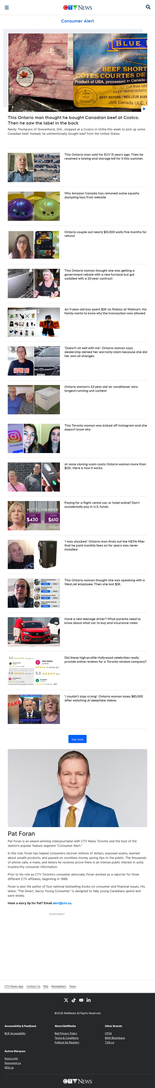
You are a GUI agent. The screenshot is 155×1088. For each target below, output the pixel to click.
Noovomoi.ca (13, 1063)
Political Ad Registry (67, 1042)
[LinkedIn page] (89, 1000)
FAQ (45, 986)
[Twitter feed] (66, 1000)
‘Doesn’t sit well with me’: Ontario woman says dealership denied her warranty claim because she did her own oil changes (105, 352)
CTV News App (14, 986)
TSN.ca (109, 1042)
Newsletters (58, 986)
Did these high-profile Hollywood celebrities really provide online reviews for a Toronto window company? (105, 659)
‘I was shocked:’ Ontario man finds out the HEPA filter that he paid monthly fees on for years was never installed (104, 545)
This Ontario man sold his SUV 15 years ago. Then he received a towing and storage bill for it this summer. (103, 156)
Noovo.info (11, 1058)
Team (72, 986)
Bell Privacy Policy (66, 1033)
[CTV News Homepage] (77, 7)
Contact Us (33, 986)
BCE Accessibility (15, 1033)
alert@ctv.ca (62, 903)
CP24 (108, 1033)
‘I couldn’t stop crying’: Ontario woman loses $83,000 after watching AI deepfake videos (103, 698)
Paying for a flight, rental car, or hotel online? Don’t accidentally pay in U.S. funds (102, 505)
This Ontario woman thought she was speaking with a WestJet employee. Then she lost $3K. (104, 582)
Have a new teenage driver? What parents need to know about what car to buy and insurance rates (102, 621)
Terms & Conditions (66, 1037)
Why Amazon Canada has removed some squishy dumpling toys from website (101, 195)
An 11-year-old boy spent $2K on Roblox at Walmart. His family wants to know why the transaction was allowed (105, 311)
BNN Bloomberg (115, 1037)
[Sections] (7, 7)
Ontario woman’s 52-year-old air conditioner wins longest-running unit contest (101, 389)
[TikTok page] (73, 1000)
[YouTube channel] (81, 1000)
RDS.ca (9, 1067)
